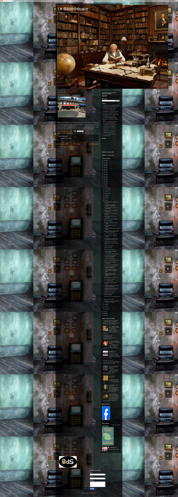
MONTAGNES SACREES (109, 293)
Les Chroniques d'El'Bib (107, 109)
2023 (104, 165)
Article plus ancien (94, 144)
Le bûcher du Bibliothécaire (108, 134)
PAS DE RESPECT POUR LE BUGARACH (110, 263)
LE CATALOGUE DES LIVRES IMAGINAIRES (113, 395)
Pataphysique (105, 135)
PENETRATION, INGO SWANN (110, 219)
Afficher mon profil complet (113, 449)
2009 (104, 313)
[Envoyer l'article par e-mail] (75, 131)
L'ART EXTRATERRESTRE (109, 258)
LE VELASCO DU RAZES (109, 279)
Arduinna (105, 129)
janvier (105, 309)
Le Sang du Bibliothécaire (108, 123)
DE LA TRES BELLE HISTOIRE (110, 233)
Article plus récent (63, 144)
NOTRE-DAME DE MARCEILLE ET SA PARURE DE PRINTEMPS (111, 239)
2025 (104, 162)
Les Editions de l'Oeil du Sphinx (109, 114)
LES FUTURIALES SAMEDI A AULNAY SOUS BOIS (110, 256)
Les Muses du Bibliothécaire (108, 121)
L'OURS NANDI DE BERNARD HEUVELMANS (110, 252)
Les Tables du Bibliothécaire (67, 133)
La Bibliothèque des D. (107, 132)
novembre (106, 190)
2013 (104, 183)
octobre (106, 191)
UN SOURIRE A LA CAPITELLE (110, 277)
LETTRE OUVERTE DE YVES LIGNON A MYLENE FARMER (114, 342)
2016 (104, 177)
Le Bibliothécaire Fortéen (108, 116)
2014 (104, 181)
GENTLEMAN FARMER (109, 299)
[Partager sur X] (80, 131)
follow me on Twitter (116, 424)
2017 (104, 176)
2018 (104, 174)
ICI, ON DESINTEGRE (108, 280)
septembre (106, 193)
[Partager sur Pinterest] (83, 131)
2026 (104, 160)
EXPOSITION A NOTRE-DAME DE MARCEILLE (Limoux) (111, 286)
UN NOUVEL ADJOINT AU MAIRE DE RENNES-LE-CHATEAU (112, 302)
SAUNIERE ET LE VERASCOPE (112, 352)
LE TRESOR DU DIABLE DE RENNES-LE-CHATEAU (110, 205)
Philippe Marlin (104, 405)
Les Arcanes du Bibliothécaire (109, 113)
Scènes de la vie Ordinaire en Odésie (110, 119)
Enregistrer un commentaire (66, 138)
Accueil (78, 144)
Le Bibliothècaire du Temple (108, 127)
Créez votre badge (105, 420)
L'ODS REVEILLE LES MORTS (110, 241)
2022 (104, 167)
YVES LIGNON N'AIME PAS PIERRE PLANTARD (114, 327)
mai (105, 200)
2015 (104, 179)
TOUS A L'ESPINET (108, 220)
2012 (104, 184)
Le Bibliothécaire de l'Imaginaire (109, 106)
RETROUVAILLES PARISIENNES (111, 265)
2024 (104, 163)
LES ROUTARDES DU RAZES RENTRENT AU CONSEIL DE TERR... (110, 270)
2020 (104, 170)
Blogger (94, 493)
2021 (104, 169)
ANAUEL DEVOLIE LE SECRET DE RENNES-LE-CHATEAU (111, 232)
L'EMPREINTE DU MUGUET (110, 291)
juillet (105, 197)
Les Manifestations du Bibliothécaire (110, 105)
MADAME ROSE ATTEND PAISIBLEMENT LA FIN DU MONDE (110, 274)
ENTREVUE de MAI (108, 247)
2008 (104, 315)
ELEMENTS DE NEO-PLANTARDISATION (108, 336)
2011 (104, 186)
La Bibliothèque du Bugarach (109, 124)
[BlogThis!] (79, 131)
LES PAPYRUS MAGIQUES (112, 377)
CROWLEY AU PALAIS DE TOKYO (111, 260)
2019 (104, 172)
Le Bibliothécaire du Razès (108, 108)
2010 (104, 311)
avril (105, 304)
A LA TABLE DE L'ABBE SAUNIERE (111, 254)
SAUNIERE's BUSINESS (108, 360)
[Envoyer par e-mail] (77, 131)
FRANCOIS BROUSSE (108, 245)
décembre (106, 188)
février (105, 307)
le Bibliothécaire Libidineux (108, 130)
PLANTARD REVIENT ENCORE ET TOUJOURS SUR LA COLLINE (111, 321)
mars (105, 306)
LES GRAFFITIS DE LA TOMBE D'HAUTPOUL (110, 211)
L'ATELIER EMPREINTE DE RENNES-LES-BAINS (110, 267)
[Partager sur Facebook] (81, 131)
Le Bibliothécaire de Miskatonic (109, 111)
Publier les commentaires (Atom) (70, 146)
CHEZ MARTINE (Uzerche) (109, 249)
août (105, 195)
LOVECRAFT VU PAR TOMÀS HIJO (113, 386)
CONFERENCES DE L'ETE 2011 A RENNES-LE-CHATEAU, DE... (111, 289)
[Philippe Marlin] (106, 419)
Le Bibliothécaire (73, 8)
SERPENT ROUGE (108, 294)
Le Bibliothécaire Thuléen (108, 126)
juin (105, 198)
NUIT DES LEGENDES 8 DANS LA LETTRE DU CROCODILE (114, 367)
